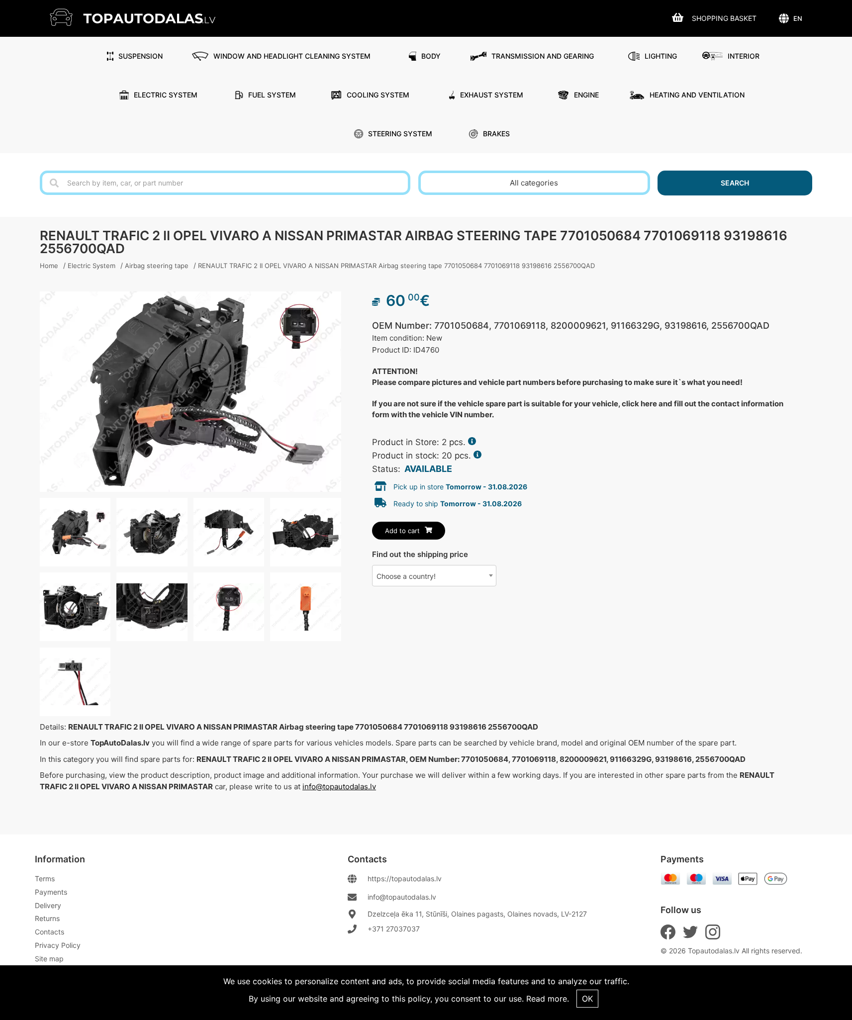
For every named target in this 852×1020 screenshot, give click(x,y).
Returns (47, 918)
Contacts (49, 931)
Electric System (165, 95)
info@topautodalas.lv (339, 786)
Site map (49, 958)
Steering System (400, 133)
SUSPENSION (140, 56)
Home (49, 266)
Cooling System (378, 95)
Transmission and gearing (542, 56)
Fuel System (272, 95)
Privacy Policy (58, 945)
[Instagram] (712, 932)
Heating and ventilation (697, 95)
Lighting (661, 56)
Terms (45, 878)
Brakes (496, 133)
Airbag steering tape (157, 266)
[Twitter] (690, 932)
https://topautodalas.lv (405, 878)
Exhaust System (491, 95)
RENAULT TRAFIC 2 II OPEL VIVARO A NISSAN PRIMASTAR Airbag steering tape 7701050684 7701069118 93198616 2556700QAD (396, 266)
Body (431, 56)
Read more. (547, 999)
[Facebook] (668, 932)
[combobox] (434, 575)
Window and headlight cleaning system (292, 56)
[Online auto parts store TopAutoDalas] (140, 17)
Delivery (48, 905)
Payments (51, 892)
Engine (586, 95)
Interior (743, 56)
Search (735, 183)
